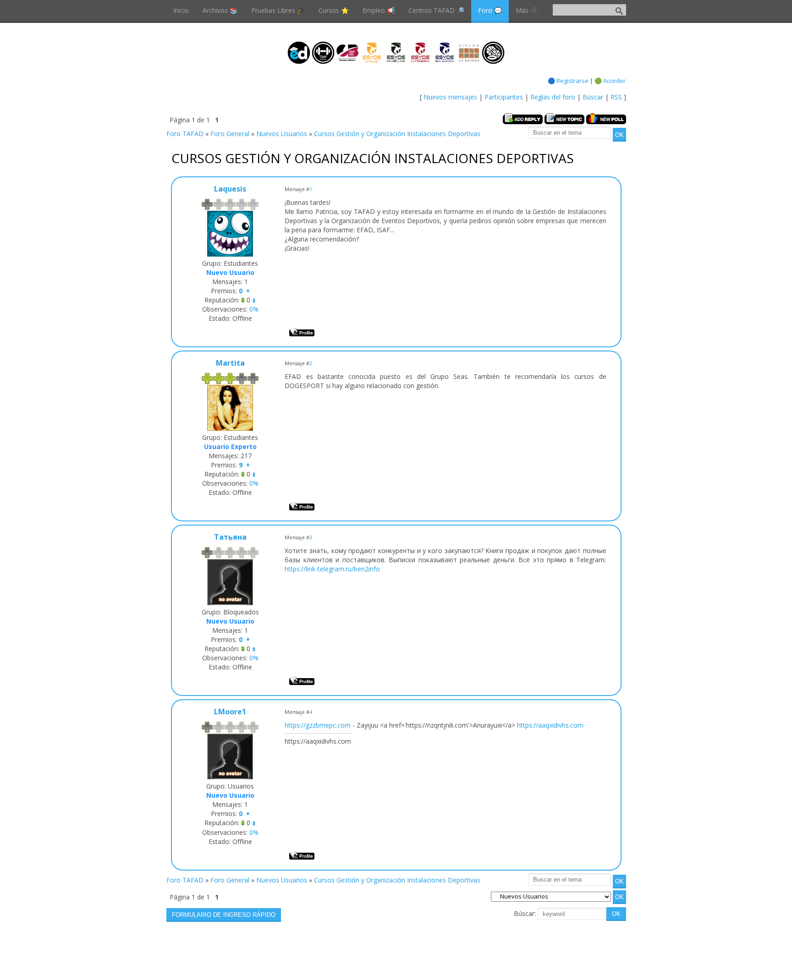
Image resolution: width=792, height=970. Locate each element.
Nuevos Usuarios (281, 133)
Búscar (593, 97)
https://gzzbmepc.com (318, 725)
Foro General (229, 133)
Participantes (503, 97)
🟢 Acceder (610, 81)
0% (253, 309)
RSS (616, 97)
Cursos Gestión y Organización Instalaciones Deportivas (397, 133)
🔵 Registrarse (568, 81)
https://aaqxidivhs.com (550, 725)
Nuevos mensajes (450, 97)
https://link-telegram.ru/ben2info (332, 568)
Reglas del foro (552, 97)
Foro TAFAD (185, 133)
